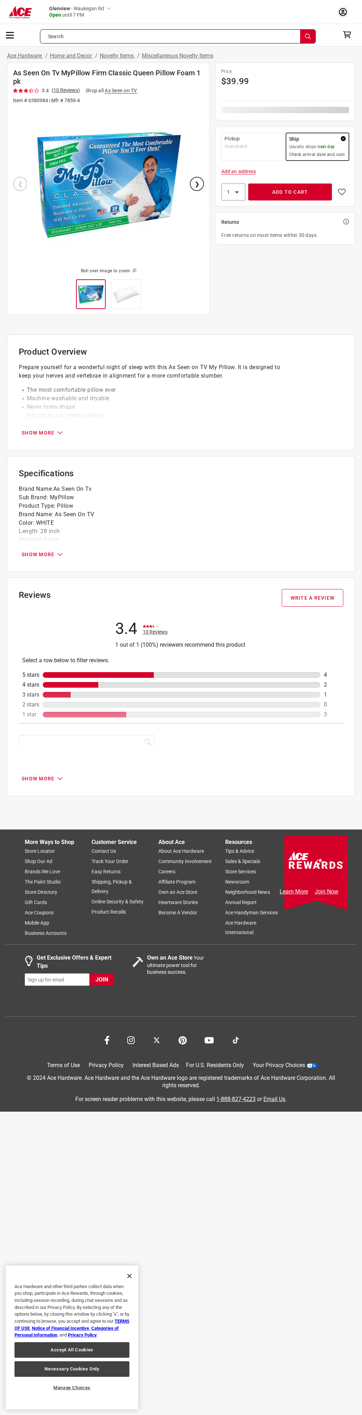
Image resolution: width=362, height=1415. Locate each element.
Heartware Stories (178, 903)
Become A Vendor (177, 913)
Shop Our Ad (38, 861)
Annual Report (241, 903)
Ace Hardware (25, 55)
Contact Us (104, 851)
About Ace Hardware (181, 851)
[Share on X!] (156, 1039)
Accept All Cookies (72, 1349)
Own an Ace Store (177, 892)
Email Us (274, 1099)
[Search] (308, 36)
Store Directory (41, 892)
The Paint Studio (43, 882)
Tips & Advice (239, 851)
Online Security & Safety (118, 902)
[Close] (129, 1276)
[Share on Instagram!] (131, 1039)
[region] (72, 1337)
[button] (108, 184)
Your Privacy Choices (279, 1065)
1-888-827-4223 (236, 1099)
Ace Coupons (39, 913)
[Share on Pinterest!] (183, 1039)
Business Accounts (45, 933)
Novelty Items (117, 55)
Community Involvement (185, 861)
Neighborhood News (247, 892)
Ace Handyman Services (251, 913)
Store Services (240, 872)
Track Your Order (110, 861)
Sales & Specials (242, 861)
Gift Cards (36, 903)
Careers (166, 872)
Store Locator (40, 851)
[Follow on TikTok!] (236, 1039)
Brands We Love (42, 872)
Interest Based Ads (156, 1065)
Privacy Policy (106, 1065)
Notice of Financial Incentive (60, 1328)
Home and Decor (71, 55)
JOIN (101, 979)
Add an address (238, 171)
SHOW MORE (38, 433)
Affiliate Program (176, 882)
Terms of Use (63, 1065)
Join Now (326, 891)
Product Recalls (109, 912)
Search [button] (56, 36)
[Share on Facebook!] (107, 1039)
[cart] (349, 34)
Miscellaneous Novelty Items (177, 55)
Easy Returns (106, 872)
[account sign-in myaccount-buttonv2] (344, 12)
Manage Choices (71, 1387)
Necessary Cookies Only (72, 1369)
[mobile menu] (10, 34)
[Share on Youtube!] (209, 1039)
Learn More (294, 891)
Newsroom (237, 882)
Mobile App (37, 923)
